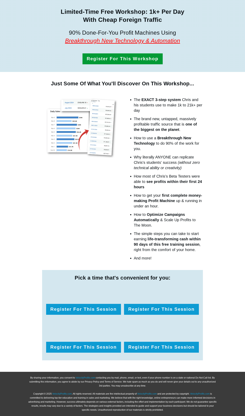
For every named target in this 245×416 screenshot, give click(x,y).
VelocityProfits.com (85, 377)
